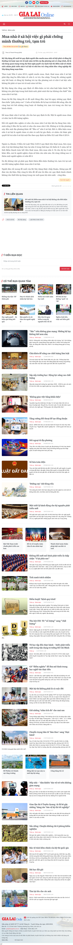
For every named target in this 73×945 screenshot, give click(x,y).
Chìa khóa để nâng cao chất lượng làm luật (49, 353)
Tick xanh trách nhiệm (40, 577)
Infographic (67, 6)
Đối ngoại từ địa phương (40, 440)
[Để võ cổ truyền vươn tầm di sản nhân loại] (35, 535)
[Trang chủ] (4, 24)
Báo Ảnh (14, 6)
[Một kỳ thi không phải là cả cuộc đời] (14, 695)
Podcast (31, 6)
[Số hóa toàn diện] (14, 469)
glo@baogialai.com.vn (12, 929)
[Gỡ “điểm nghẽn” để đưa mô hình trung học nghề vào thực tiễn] (14, 673)
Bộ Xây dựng (22, 219)
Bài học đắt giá (36, 869)
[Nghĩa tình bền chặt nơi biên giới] (63, 310)
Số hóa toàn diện (37, 462)
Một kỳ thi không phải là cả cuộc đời (46, 688)
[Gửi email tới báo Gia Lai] (37, 2)
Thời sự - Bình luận (8, 30)
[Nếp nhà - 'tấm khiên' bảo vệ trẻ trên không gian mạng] (14, 789)
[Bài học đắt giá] (14, 876)
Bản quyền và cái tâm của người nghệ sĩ (27, 319)
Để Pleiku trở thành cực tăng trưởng (10, 772)
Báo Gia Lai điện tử (36, 15)
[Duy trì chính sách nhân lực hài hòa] (27, 289)
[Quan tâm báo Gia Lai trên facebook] (26, 2)
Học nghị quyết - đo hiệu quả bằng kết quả (9, 319)
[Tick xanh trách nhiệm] (14, 584)
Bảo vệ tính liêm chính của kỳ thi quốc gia (49, 848)
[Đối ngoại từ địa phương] (14, 447)
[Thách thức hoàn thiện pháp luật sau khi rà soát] (59, 535)
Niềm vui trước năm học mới (45, 298)
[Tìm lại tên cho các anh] (14, 898)
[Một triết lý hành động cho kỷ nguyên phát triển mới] (14, 512)
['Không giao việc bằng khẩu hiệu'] (14, 404)
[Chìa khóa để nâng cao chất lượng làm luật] (14, 360)
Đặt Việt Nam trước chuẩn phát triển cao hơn (11, 546)
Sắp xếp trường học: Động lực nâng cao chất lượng (50, 376)
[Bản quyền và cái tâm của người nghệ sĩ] (27, 310)
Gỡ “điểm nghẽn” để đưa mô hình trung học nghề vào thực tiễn (48, 668)
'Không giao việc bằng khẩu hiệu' (45, 397)
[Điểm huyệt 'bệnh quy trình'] (14, 606)
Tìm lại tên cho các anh (40, 891)
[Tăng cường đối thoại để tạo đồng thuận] (14, 425)
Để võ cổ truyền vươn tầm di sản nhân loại (35, 545)
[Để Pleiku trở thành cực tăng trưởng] (12, 762)
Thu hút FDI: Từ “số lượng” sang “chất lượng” (47, 622)
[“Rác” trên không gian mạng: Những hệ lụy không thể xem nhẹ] (14, 338)
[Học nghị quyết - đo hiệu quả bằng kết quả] (9, 310)
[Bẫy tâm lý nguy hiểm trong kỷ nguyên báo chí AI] (45, 310)
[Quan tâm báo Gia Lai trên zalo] (30, 2)
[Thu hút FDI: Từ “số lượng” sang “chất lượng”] (14, 628)
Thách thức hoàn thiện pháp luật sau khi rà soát (59, 546)
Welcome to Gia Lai (43, 6)
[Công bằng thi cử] (59, 762)
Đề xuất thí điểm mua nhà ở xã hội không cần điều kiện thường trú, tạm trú (46, 201)
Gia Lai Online (12, 919)
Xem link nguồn (65, 180)
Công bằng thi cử (57, 771)
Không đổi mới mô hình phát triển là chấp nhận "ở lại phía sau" (49, 557)
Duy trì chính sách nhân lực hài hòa (27, 298)
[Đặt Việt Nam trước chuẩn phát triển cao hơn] (12, 535)
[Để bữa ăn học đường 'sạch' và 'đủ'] (63, 289)
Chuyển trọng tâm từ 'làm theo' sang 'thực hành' (49, 733)
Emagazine (56, 6)
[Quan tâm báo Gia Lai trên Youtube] (33, 2)
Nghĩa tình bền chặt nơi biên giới (62, 318)
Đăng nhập (44, 2)
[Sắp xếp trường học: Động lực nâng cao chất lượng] (14, 382)
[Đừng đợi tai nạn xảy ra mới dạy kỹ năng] (35, 762)
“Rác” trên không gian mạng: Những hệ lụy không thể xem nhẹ (50, 332)
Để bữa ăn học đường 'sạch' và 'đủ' (62, 299)
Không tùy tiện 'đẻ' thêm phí (9, 298)
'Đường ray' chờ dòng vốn (41, 484)
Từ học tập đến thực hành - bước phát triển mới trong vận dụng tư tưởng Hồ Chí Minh (49, 646)
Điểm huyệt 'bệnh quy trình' (42, 599)
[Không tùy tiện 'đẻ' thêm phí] (9, 289)
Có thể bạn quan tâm (17, 281)
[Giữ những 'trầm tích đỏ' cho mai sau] (14, 717)
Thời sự (31, 651)
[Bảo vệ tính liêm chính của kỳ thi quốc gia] (14, 855)
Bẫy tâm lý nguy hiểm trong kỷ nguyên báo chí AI (45, 319)
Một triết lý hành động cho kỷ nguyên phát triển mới (49, 507)
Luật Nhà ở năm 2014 (36, 219)
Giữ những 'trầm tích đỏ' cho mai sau (47, 710)
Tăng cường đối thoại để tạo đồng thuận (48, 418)
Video (6, 6)
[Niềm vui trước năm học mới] (45, 289)
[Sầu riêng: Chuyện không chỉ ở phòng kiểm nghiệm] (14, 833)
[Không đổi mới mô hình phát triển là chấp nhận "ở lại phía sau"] (14, 562)
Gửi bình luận (65, 269)
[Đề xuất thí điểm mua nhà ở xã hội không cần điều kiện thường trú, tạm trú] (13, 204)
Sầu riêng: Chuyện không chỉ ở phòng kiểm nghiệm (49, 827)
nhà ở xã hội (10, 219)
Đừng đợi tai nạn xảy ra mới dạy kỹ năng (36, 772)
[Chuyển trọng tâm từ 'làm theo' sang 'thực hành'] (14, 739)
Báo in (23, 6)
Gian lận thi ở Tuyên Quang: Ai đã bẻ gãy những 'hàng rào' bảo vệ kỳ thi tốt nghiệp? (49, 805)
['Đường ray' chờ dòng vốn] (14, 490)
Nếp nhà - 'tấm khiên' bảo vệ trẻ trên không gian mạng (50, 784)
